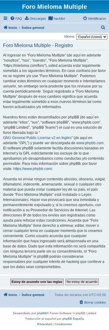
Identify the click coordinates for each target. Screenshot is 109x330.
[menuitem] (16, 18)
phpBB (42, 313)
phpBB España (73, 318)
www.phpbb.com (90, 143)
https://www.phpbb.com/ (32, 169)
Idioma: (69, 36)
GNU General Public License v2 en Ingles (37, 138)
